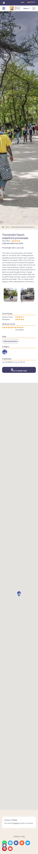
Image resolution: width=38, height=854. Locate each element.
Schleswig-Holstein (10, 341)
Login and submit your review (13, 243)
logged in (16, 823)
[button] (19, 593)
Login (22, 2)
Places (7, 227)
